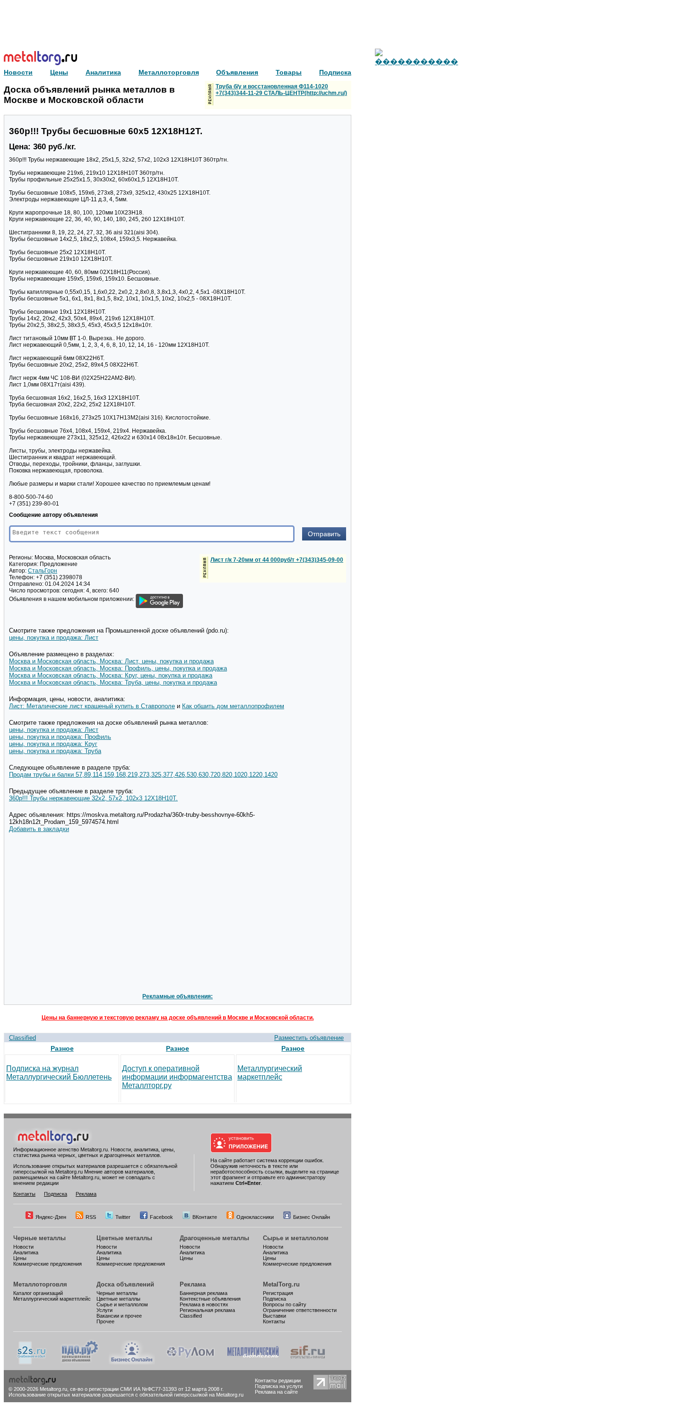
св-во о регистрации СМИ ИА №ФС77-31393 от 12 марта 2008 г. (147, 1389)
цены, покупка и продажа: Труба (55, 750)
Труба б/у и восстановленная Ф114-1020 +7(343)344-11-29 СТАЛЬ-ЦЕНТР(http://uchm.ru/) (281, 89)
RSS (91, 1217)
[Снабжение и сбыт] (32, 1362)
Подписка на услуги (279, 1386)
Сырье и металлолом (296, 1238)
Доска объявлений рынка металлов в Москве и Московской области (89, 95)
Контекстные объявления (210, 1299)
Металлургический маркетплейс (269, 1072)
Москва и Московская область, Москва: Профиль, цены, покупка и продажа (118, 668)
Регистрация (278, 1293)
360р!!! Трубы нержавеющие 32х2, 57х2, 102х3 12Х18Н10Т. (93, 798)
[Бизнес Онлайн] (132, 1362)
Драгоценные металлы (214, 1238)
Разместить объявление (309, 1037)
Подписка (55, 1194)
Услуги (104, 1310)
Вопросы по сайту (284, 1304)
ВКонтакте (204, 1217)
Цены (19, 1258)
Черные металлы (39, 1238)
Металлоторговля (40, 1284)
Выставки (274, 1316)
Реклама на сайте (276, 1392)
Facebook (161, 1217)
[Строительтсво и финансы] (307, 1362)
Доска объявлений (125, 1284)
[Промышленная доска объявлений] (80, 1362)
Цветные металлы (124, 1238)
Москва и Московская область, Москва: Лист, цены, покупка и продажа (111, 661)
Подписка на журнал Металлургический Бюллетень (59, 1072)
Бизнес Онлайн (311, 1217)
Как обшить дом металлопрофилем (233, 706)
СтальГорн (42, 570)
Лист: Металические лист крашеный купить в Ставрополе (92, 706)
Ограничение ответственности (300, 1310)
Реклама (86, 1194)
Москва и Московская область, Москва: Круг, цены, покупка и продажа (110, 675)
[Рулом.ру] (190, 1362)
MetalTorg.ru (281, 1284)
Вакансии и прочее (119, 1316)
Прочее (105, 1321)
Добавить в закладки (39, 828)
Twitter (122, 1217)
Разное (62, 1048)
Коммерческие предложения (47, 1264)
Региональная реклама (207, 1310)
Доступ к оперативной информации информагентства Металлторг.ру (177, 1076)
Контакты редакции (278, 1380)
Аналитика (25, 1252)
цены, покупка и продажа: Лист (53, 637)
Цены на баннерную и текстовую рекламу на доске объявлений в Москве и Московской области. (178, 1017)
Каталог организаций (38, 1293)
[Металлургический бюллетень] (253, 1362)
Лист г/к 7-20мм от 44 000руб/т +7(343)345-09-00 (276, 560)
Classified (22, 1037)
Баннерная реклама (203, 1293)
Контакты (24, 1194)
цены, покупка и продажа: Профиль (60, 736)
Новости (23, 1247)
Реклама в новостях (204, 1304)
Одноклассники (255, 1217)
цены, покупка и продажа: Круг (53, 743)
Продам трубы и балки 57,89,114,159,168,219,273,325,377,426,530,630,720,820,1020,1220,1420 (143, 774)
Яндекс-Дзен (50, 1217)
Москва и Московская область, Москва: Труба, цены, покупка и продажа (113, 682)
